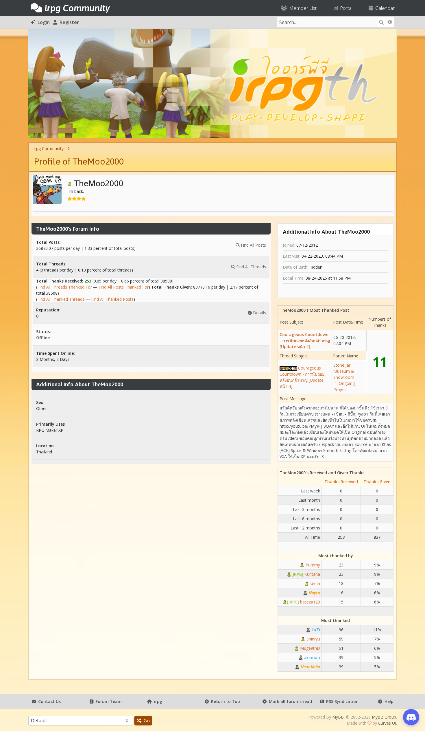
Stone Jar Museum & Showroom (343, 371)
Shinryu (312, 639)
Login (42, 22)
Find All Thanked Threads (60, 299)
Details (259, 312)
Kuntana (305, 574)
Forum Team (107, 701)
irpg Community (49, 148)
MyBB (338, 717)
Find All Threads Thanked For (64, 287)
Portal (345, 8)
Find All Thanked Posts (112, 299)
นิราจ (314, 583)
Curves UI (387, 723)
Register (68, 22)
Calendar (384, 8)
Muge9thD (309, 648)
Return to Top (224, 701)
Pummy (312, 565)
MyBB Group (384, 717)
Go (145, 720)
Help (387, 701)
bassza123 (303, 602)
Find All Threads (250, 266)
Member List (302, 8)
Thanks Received (341, 481)
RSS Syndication (341, 701)
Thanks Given (377, 481)
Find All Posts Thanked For (124, 287)
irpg (157, 701)
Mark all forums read (289, 701)
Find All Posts (253, 245)
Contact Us (48, 701)
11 (379, 361)
